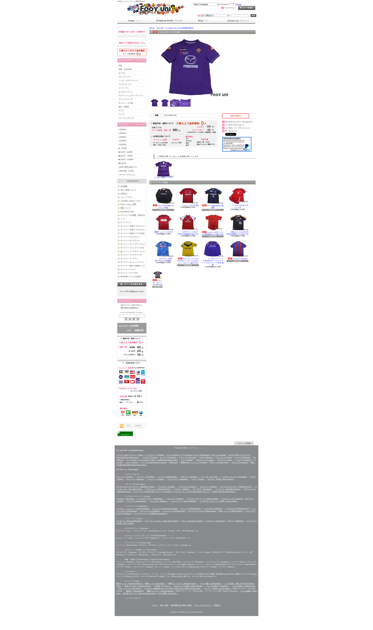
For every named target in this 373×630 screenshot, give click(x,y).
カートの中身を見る (131, 284)
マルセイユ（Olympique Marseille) (129, 521)
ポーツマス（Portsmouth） (203, 489)
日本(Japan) (173, 462)
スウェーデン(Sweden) (187, 457)
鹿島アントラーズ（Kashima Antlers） (182, 584)
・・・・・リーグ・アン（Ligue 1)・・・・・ (134, 518)
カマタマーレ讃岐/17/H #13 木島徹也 (163, 260)
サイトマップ (125, 222)
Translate (238, 4)
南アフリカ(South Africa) (219, 462)
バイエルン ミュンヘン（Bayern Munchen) (133, 509)
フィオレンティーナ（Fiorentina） (234, 477)
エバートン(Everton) (163, 492)
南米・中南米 (123, 107)
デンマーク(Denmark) (168, 457)
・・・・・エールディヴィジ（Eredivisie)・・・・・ (136, 528)
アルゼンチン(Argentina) (205, 460)
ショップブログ (203, 20)
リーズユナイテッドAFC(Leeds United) (187, 492)
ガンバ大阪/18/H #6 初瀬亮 (215, 207)
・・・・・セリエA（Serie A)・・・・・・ (132, 474)
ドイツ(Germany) (186, 455)
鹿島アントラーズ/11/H (163, 232)
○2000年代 (122, 137)
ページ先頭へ (244, 443)
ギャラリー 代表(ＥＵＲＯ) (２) (132, 230)
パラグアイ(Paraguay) (243, 460)
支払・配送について (169, 20)
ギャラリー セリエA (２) (129, 240)
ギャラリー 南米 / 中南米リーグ (132, 266)
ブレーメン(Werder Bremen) (190, 509)
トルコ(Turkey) (143, 460)
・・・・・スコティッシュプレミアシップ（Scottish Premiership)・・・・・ (145, 536)
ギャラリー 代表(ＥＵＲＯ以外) (132, 233)
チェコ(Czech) (131, 460)
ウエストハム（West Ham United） (158, 489)
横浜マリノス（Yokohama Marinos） (130, 584)
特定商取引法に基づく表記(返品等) (239, 122)
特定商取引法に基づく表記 (181, 605)
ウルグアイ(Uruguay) (225, 460)
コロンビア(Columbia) (239, 462)
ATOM (138, 425)
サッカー (125, 435)
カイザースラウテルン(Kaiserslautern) (202, 511)
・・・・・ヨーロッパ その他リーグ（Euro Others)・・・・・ (140, 550)
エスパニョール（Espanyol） (233, 499)
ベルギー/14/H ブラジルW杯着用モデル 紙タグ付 (212, 233)
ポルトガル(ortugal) (218, 455)
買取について (125, 208)
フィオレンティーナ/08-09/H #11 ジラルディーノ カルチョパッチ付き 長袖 (213, 262)
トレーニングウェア (126, 118)
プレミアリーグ (124, 77)
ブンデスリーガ (124, 84)
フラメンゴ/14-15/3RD (190, 205)
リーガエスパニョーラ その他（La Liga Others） (219, 501)
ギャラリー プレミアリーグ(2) (132, 248)
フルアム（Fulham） (182, 489)
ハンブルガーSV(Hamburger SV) (237, 509)
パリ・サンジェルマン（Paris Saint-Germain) (161, 521)
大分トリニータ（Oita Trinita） (130, 588)
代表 (120, 65)
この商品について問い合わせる (237, 128)
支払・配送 (164, 605)
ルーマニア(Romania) (242, 457)
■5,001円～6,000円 (125, 152)
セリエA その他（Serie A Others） (220, 479)
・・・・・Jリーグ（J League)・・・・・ (132, 581)
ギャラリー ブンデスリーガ (131, 255)
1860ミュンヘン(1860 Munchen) (230, 511)
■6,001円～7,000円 (125, 156)
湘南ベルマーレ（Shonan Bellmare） (161, 591)
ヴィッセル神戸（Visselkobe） (217, 586)
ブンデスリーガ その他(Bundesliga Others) (150, 514)
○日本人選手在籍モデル (127, 167)
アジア (121, 111)
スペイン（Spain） (137, 455)
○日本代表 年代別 (125, 171)
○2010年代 (122, 141)
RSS (128, 425)
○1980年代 (122, 130)
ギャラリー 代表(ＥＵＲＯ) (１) (132, 226)
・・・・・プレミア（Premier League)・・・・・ (135, 484)
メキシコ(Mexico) (132, 462)
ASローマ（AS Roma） (190, 477)
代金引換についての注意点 (130, 277)
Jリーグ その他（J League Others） (218, 588)
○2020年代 (122, 145)
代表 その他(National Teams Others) (164, 460)
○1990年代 (122, 133)
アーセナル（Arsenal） (167, 487)
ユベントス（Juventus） (125, 477)
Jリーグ (121, 114)
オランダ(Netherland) (202, 455)
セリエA (121, 73)
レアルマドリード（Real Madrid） (151, 499)
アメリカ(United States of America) (154, 462)
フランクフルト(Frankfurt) (150, 511)
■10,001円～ (123, 163)
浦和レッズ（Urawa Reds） (155, 584)
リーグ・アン (123, 88)
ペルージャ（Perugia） (156, 479)
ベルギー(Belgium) (206, 457)
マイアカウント (230, 8)
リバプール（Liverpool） (187, 487)
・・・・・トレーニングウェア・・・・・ (132, 598)
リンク (123, 219)
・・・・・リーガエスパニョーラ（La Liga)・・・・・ (137, 496)
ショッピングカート (246, 8)
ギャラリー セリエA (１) (129, 237)
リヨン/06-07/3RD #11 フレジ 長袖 (165, 207)
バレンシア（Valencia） (176, 499)
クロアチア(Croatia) (149, 457)
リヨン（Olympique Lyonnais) (192, 521)
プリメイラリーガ (125, 99)
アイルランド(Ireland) (223, 457)
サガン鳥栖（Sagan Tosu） (168, 593)
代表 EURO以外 (125, 69)
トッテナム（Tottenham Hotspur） (228, 489)
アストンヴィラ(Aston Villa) (144, 492)
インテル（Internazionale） (168, 477)
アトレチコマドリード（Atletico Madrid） (203, 499)
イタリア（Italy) (122, 455)
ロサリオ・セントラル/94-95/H (157, 282)
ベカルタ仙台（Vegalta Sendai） (244, 586)
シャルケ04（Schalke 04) (213, 509)
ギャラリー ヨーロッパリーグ (132, 262)
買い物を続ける (231, 131)
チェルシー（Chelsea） (209, 487)
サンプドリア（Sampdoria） (178, 479)
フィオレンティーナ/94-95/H (163, 177)
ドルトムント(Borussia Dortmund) (165, 509)
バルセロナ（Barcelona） (125, 499)
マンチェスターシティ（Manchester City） (236, 487)
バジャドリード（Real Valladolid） (184, 501)
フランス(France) (172, 455)
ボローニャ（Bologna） (136, 479)
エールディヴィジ (125, 92)
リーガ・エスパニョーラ (128, 80)
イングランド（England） (155, 455)
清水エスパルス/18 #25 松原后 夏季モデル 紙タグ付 (237, 233)
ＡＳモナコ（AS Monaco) (215, 521)
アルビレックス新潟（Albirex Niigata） (188, 586)
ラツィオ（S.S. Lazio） (210, 477)
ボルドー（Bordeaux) (236, 521)
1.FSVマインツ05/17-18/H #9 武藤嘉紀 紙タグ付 (188, 233)
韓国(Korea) (185, 462)
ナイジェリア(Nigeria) (199, 462)
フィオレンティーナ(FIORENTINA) (179, 28)
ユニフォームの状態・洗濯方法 (132, 215)
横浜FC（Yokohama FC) (135, 591)
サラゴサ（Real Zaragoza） (137, 501)
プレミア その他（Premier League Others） (219, 492)
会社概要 (123, 186)
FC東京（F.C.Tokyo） (162, 586)
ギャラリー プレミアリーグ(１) (132, 244)
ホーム (134, 20)
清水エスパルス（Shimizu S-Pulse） (138, 586)
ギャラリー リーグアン (129, 259)
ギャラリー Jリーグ (128, 269)
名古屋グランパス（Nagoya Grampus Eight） (140, 593)
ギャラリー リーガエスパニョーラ (132, 252)
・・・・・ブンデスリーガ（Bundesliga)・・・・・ (136, 506)
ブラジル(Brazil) (187, 460)
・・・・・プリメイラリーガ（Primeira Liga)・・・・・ (137, 543)
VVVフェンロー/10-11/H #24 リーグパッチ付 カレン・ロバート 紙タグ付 (188, 261)
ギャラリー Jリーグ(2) (129, 273)
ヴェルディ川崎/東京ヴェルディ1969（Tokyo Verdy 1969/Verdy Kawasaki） (173, 588)
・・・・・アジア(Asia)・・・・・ (129, 571)
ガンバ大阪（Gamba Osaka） (211, 584)
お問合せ (238, 20)
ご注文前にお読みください (130, 201)
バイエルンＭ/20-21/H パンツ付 (239, 206)
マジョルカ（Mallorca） (159, 501)
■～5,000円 (122, 148)
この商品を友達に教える (234, 125)
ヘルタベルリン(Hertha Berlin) (173, 511)
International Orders (127, 212)
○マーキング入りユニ (126, 175)
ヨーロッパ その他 (125, 103)
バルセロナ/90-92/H (239, 259)
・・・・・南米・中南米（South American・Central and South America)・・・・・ (147, 559)
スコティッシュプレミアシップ (130, 95)
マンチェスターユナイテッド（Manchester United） (135, 487)
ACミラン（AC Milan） (146, 477)
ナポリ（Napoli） (198, 479)
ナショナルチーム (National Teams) (129, 450)
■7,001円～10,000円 (125, 160)
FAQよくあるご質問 (128, 204)
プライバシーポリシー (202, 605)
